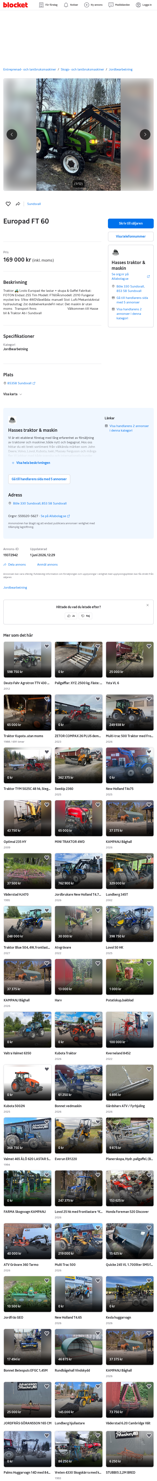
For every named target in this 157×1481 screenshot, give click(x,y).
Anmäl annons (47, 564)
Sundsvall (34, 204)
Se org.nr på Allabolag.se (120, 276)
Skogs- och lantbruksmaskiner (82, 69)
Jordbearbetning (120, 69)
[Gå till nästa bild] (78, 134)
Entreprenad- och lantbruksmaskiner (29, 69)
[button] (8, 204)
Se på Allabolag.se (53, 516)
